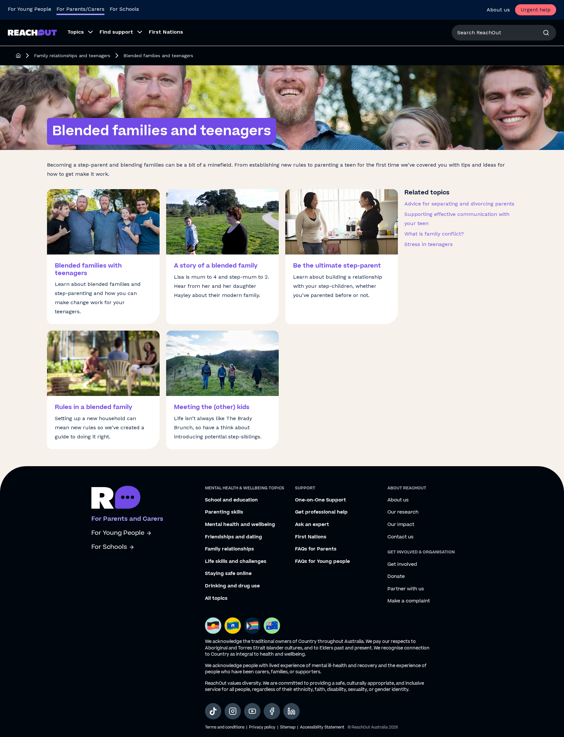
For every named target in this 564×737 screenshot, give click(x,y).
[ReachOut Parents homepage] (18, 55)
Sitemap (287, 727)
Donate (396, 576)
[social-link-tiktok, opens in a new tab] (213, 711)
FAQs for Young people (322, 561)
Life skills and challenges (235, 561)
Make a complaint (408, 601)
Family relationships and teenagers (72, 55)
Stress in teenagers (428, 244)
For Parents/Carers (80, 9)
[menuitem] (78, 32)
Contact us (400, 537)
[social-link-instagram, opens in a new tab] (233, 711)
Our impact (400, 524)
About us (498, 10)
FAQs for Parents (316, 549)
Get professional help (321, 512)
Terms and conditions (224, 727)
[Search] (546, 32)
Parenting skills (224, 512)
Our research (402, 512)
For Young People (29, 9)
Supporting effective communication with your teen (456, 218)
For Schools (124, 9)
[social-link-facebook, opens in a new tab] (272, 711)
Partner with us (405, 589)
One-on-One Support (320, 500)
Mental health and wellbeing (240, 524)
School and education (231, 500)
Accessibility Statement (322, 727)
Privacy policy (262, 727)
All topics (216, 598)
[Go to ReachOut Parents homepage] (32, 32)
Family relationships (229, 549)
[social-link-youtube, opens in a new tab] (252, 711)
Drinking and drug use (232, 586)
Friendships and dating (233, 537)
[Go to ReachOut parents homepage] (115, 497)
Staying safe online (228, 573)
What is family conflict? (434, 234)
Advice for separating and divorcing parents (459, 204)
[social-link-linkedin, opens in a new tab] (291, 711)
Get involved (402, 564)
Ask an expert (312, 524)
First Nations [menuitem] (166, 32)
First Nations (310, 537)
